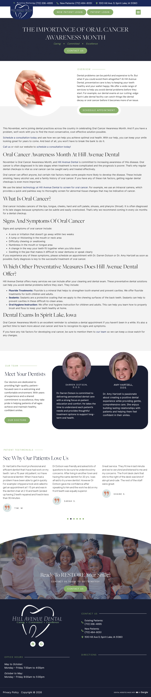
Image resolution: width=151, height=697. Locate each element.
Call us (6, 146)
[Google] (41, 644)
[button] (138, 12)
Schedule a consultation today (20, 137)
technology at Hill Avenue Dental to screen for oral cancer (55, 187)
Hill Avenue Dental (68, 162)
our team (101, 331)
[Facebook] (33, 644)
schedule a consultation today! (54, 146)
